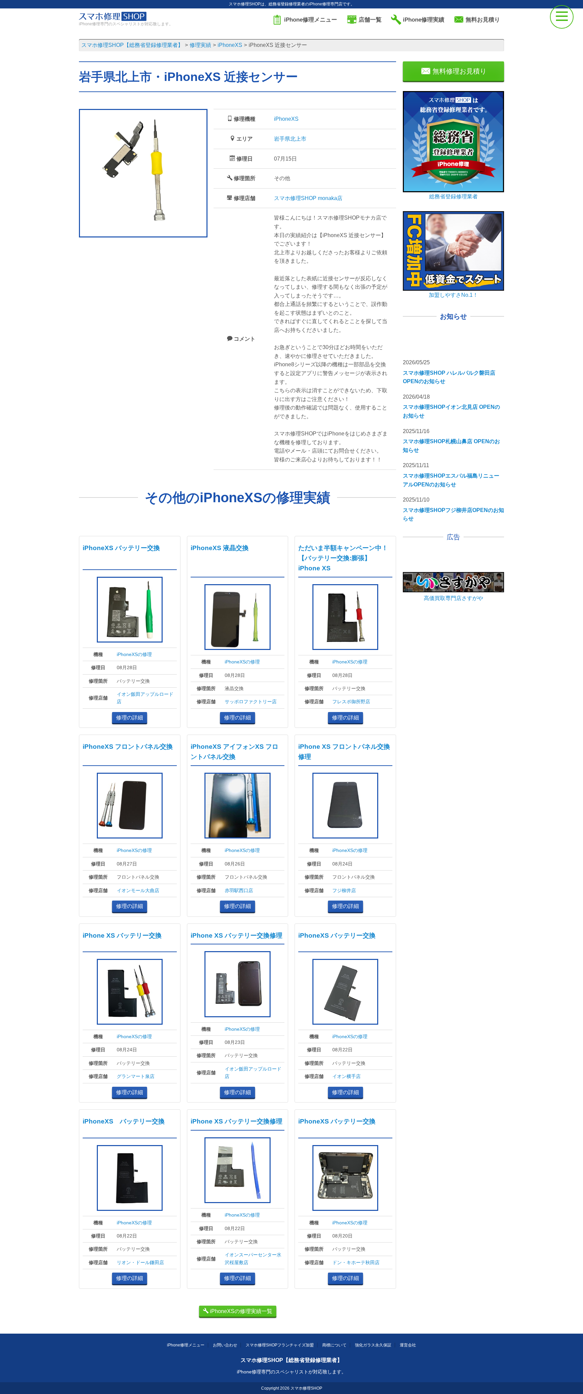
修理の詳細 (129, 717)
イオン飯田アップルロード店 (145, 697)
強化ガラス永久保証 (373, 1345)
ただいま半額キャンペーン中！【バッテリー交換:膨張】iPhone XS (343, 558)
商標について (334, 1345)
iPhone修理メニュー (185, 1345)
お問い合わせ (225, 1345)
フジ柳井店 (344, 890)
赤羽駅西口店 (239, 890)
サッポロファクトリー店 (251, 701)
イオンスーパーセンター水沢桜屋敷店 (253, 1258)
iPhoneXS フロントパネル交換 (128, 746)
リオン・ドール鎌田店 (140, 1262)
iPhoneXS (286, 119)
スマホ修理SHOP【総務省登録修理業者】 (291, 1360)
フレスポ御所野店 (351, 701)
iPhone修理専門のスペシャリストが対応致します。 (291, 1371)
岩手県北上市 (290, 139)
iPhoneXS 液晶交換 (220, 547)
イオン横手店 (346, 1076)
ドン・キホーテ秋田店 (356, 1262)
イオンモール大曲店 (138, 890)
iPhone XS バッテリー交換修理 (236, 935)
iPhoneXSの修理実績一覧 (240, 1311)
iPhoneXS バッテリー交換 (121, 547)
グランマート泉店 (136, 1076)
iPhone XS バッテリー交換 (122, 935)
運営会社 (408, 1345)
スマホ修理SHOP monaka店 (308, 198)
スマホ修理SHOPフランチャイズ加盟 (280, 1345)
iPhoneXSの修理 (134, 654)
